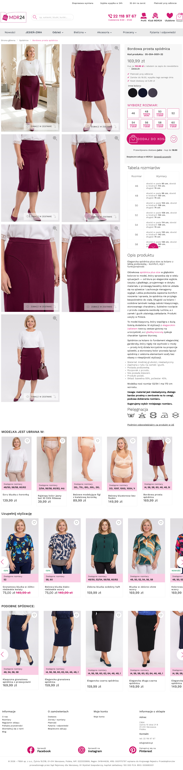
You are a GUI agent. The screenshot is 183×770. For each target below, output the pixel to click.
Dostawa (52, 717)
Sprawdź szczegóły (162, 157)
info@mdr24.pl (146, 743)
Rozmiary (6, 720)
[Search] (35, 17)
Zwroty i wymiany (56, 720)
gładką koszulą (154, 332)
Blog (4, 732)
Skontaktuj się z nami (13, 729)
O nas (5, 717)
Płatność (52, 723)
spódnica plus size (150, 272)
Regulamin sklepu (10, 723)
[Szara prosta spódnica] (152, 92)
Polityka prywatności (12, 726)
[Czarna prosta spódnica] (132, 92)
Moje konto (99, 717)
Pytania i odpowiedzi (58, 726)
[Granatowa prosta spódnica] (142, 92)
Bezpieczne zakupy (57, 729)
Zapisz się (135, 69)
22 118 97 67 (124, 16)
